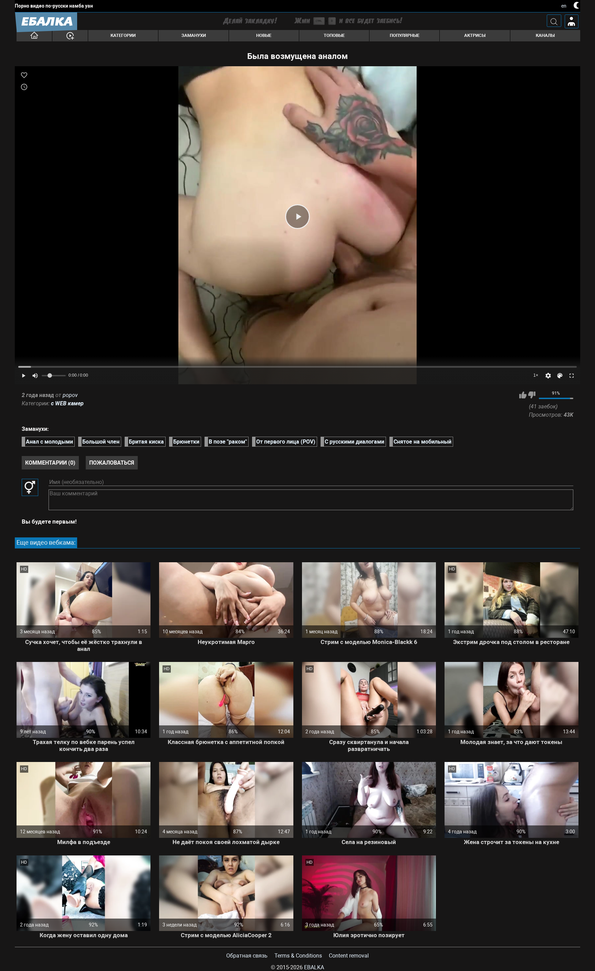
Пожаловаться (111, 462)
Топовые (334, 35)
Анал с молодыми (49, 441)
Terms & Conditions (298, 955)
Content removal (349, 955)
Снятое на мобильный (422, 441)
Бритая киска (146, 441)
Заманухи (193, 35)
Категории (123, 35)
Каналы (545, 35)
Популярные (404, 35)
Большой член (100, 441)
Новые (263, 35)
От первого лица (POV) (285, 441)
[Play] (297, 216)
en (563, 6)
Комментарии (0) (50, 462)
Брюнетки (186, 441)
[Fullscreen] (571, 375)
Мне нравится (522, 395)
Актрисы (475, 35)
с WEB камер (67, 403)
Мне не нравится (531, 395)
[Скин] (560, 375)
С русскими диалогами (354, 441)
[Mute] (35, 375)
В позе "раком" (228, 441)
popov (70, 395)
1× (535, 375)
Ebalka (314, 967)
